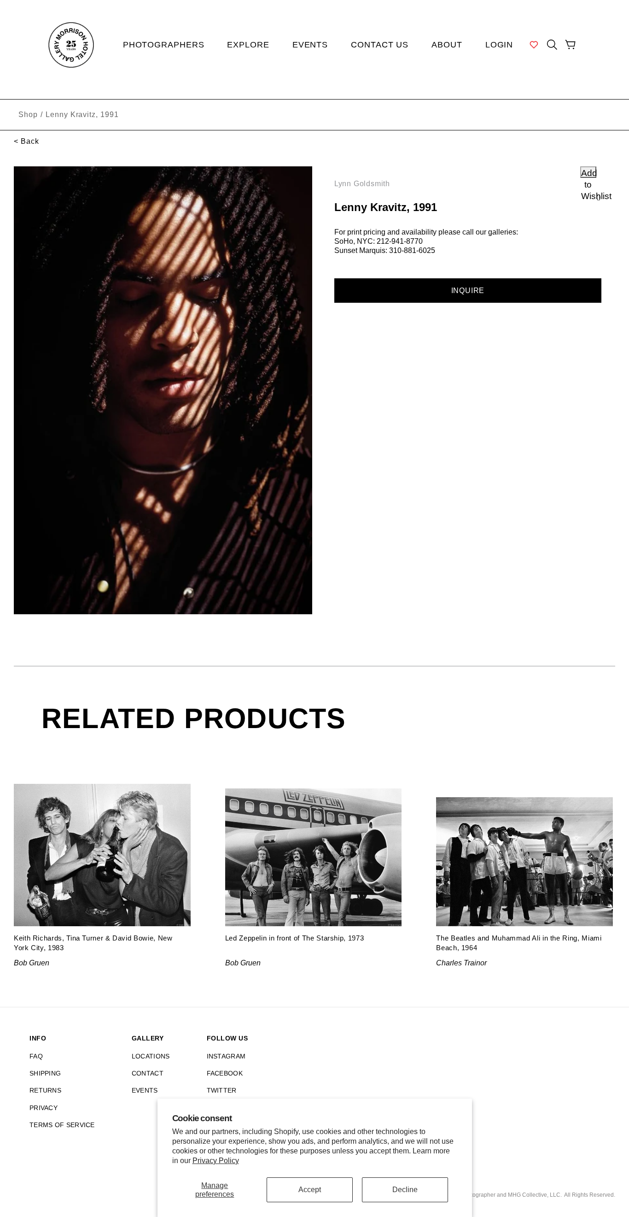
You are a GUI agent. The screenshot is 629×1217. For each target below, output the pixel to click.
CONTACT (147, 1073)
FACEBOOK (225, 1073)
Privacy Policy (215, 1160)
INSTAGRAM (226, 1056)
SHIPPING (45, 1073)
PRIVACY (43, 1107)
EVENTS (145, 1090)
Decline (405, 1189)
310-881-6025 (412, 250)
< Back (26, 141)
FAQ (36, 1056)
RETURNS (45, 1090)
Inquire (468, 290)
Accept (309, 1189)
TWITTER (222, 1090)
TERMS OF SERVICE (62, 1125)
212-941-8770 (400, 241)
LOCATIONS (151, 1056)
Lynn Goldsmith (362, 184)
